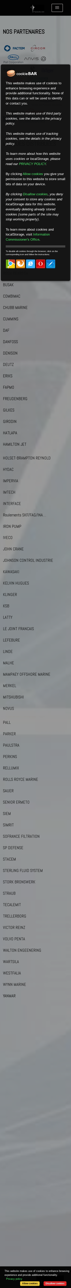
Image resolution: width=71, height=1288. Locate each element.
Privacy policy (14, 1278)
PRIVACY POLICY (32, 164)
